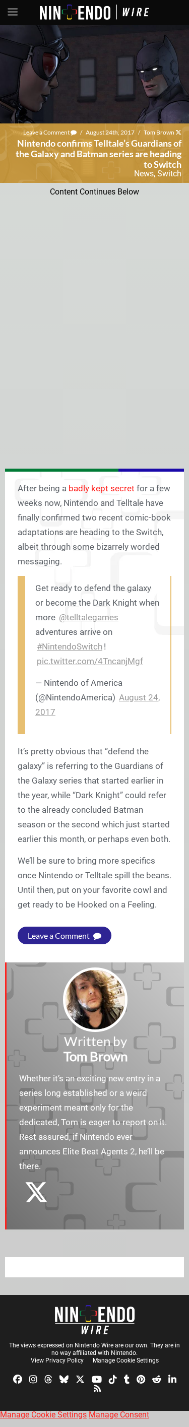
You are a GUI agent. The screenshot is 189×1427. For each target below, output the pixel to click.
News (144, 173)
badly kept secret (102, 488)
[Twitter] (80, 1379)
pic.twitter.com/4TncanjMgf (90, 661)
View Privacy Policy (57, 1360)
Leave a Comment (47, 132)
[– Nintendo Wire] (95, 1319)
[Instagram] (33, 1379)
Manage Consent (119, 1414)
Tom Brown (159, 132)
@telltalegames (88, 617)
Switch (169, 173)
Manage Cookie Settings (126, 1360)
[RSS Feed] (97, 1387)
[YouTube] (97, 1379)
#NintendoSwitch (69, 646)
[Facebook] (17, 1379)
